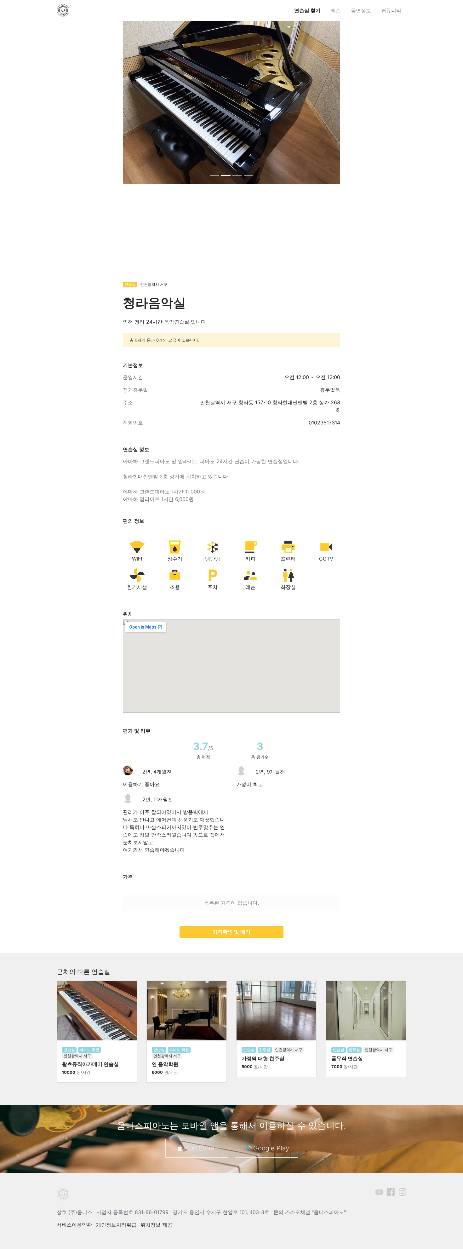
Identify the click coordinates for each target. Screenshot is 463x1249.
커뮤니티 (391, 10)
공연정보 (361, 10)
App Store (200, 1148)
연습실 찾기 (307, 10)
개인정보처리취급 (116, 1225)
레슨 (336, 10)
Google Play (271, 1148)
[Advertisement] (231, 236)
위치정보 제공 (156, 1225)
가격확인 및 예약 (231, 932)
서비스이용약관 (74, 1225)
